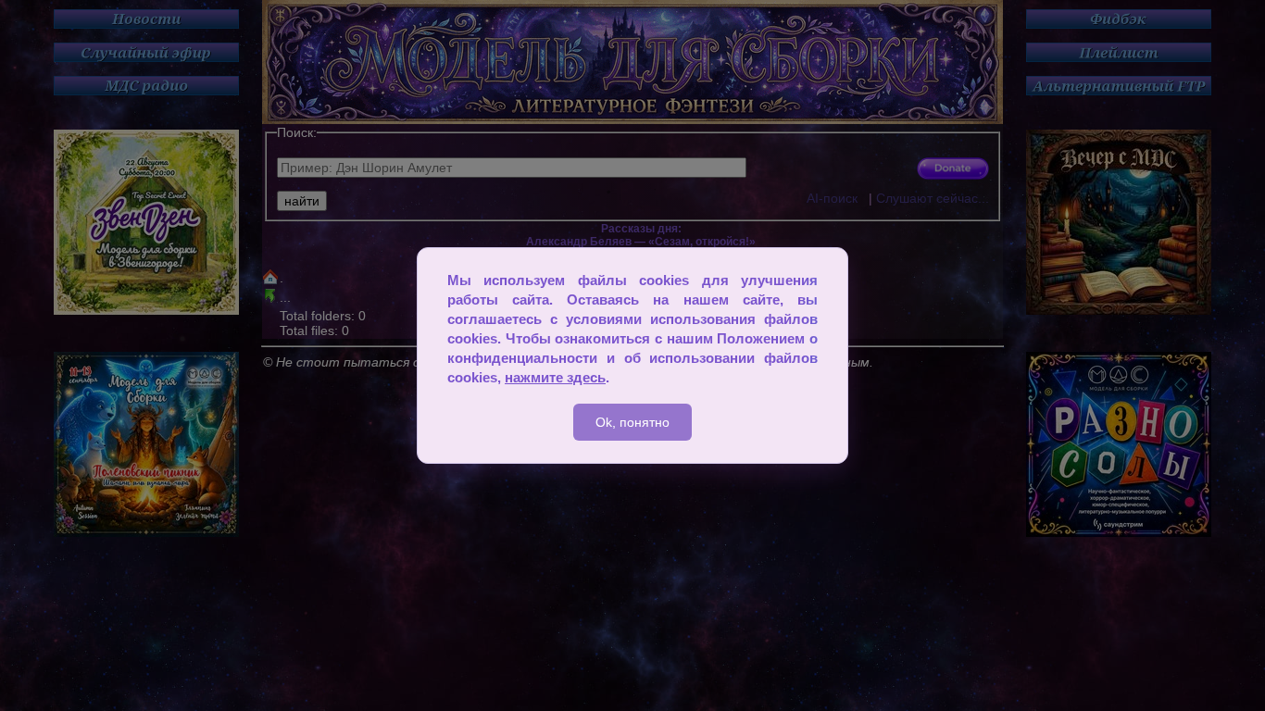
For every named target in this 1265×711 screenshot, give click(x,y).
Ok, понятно (632, 422)
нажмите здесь (555, 377)
